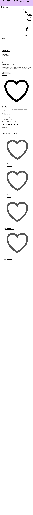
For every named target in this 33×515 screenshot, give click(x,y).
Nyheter (26, 12)
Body (27, 28)
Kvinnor (26, 11)
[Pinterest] (3, 108)
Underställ (27, 31)
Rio (28, 25)
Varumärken (25, 109)
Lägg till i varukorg (4, 75)
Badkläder (27, 29)
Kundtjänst (24, 36)
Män (25, 10)
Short (28, 26)
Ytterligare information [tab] (6, 114)
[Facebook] (2, 108)
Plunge (29, 18)
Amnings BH (29, 14)
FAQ (23, 33)
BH (26, 13)
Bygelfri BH (29, 16)
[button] (2, 38)
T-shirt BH (29, 21)
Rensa (10, 73)
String (28, 27)
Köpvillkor (26, 35)
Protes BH (29, 19)
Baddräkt (27, 30)
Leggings (17, 109)
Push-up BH (29, 20)
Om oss (24, 32)
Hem (23, 9)
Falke (12, 109)
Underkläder (21, 109)
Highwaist (29, 23)
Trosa (27, 22)
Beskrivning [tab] (5, 113)
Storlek (3, 73)
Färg (3, 72)
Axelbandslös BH (30, 15)
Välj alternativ (9, 166)
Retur (25, 34)
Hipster (29, 24)
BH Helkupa (29, 17)
